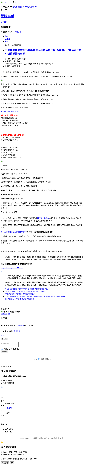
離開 (12, 463)
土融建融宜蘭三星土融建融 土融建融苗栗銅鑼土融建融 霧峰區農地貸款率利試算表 (35, 296)
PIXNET (27, 438)
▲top (3, 335)
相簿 (6, 36)
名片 (6, 41)
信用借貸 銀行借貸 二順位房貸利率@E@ (20, 294)
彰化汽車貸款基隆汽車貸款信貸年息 (14, 232)
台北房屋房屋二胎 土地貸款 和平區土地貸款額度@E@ (25, 291)
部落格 (7, 39)
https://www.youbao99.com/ (10, 111)
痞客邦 (18, 325)
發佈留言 (4, 351)
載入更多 (4, 339)
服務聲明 (62, 438)
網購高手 (7, 16)
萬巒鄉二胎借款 (43, 218)
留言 (22, 325)
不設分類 (18, 32)
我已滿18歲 (5, 463)
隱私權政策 (54, 438)
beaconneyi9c (5, 314)
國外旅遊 (17, 331)
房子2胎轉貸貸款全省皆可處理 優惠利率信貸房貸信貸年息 (26, 289)
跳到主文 (4, 22)
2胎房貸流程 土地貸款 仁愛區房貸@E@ (19, 299)
